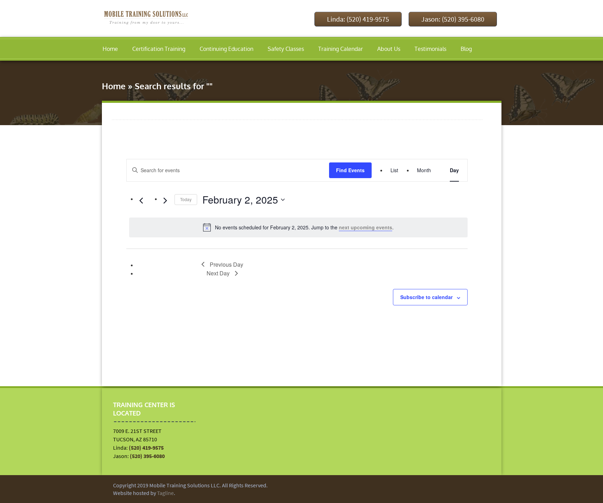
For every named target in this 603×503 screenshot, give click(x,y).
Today (186, 199)
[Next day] (165, 201)
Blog (466, 48)
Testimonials (430, 48)
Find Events (350, 170)
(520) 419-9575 (146, 447)
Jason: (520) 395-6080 (452, 19)
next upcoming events (365, 227)
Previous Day (226, 264)
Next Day (218, 273)
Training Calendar (340, 48)
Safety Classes (286, 48)
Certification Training (158, 48)
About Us (388, 48)
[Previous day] (141, 201)
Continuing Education (226, 48)
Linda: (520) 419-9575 (358, 19)
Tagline (165, 492)
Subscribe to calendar (426, 297)
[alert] (298, 227)
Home (110, 48)
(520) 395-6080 (147, 455)
